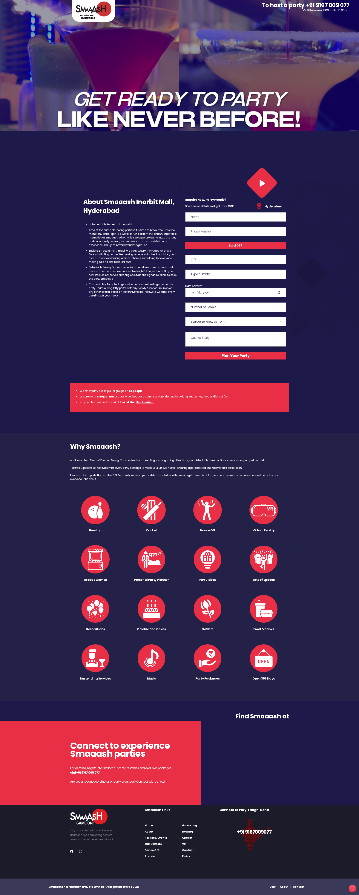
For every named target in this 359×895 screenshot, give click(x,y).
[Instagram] (80, 851)
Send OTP (236, 245)
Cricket (187, 838)
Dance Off (152, 850)
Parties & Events (156, 838)
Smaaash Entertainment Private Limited (76, 887)
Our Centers (153, 844)
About (149, 831)
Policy (186, 856)
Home (149, 825)
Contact (188, 850)
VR (183, 844)
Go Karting (189, 825)
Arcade (150, 856)
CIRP (273, 887)
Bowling (187, 831)
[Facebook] (71, 851)
